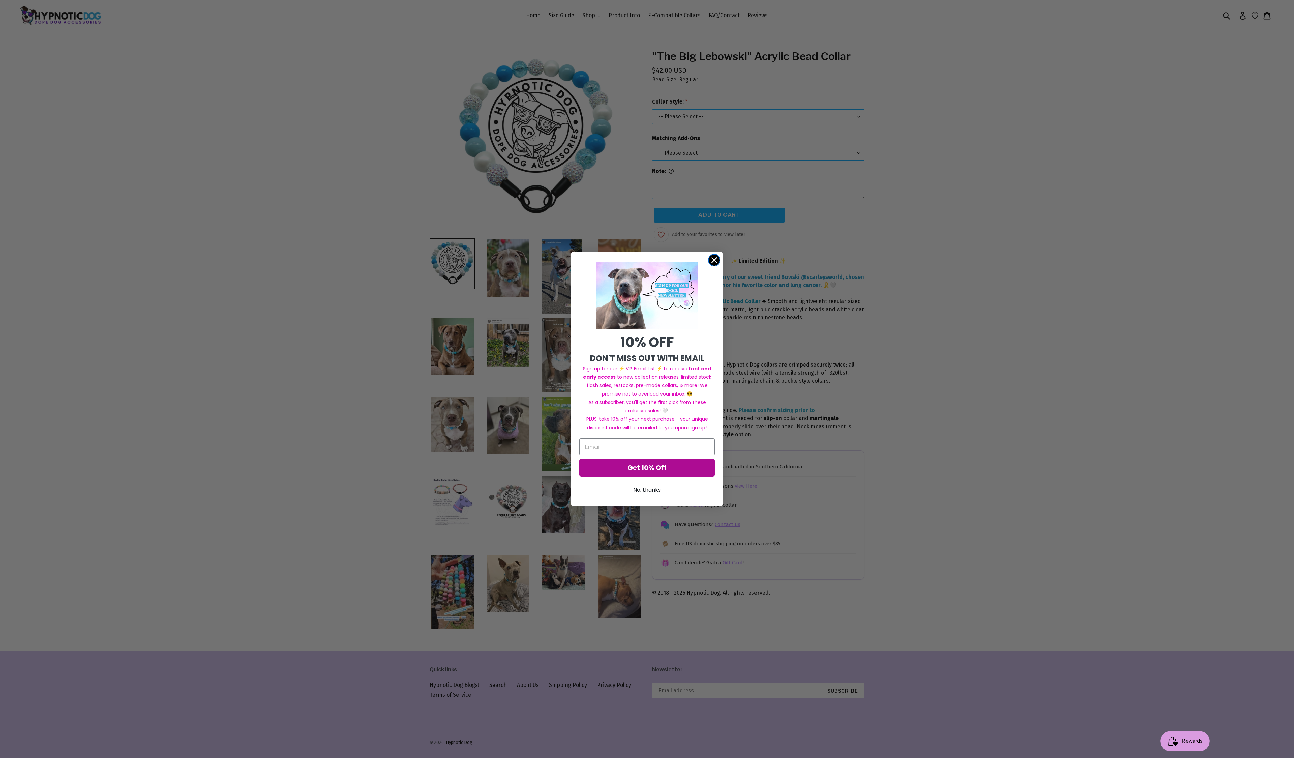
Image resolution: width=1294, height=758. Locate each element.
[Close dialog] (714, 260)
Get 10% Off (647, 467)
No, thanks (647, 490)
